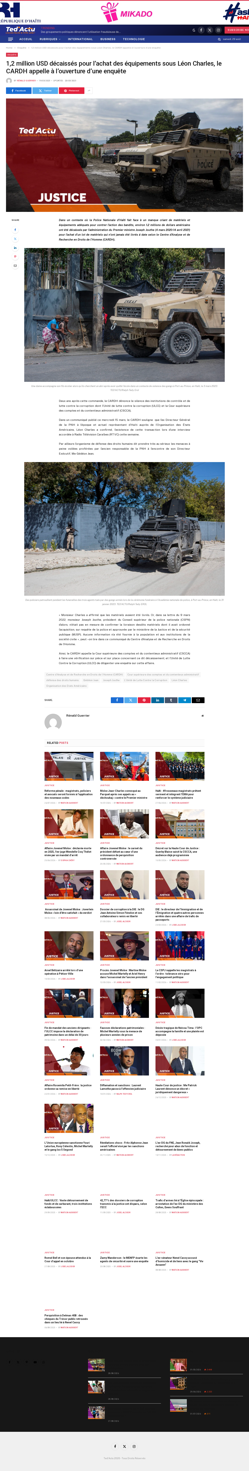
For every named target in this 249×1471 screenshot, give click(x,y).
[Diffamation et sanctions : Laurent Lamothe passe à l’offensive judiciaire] (124, 1060)
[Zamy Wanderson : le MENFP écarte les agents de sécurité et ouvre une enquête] (124, 1233)
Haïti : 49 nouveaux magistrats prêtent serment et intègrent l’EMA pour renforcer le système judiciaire (178, 794)
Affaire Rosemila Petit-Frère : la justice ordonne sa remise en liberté (68, 1087)
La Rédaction (178, 1155)
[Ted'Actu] (20, 30)
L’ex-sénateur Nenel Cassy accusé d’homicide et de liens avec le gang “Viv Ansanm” (179, 1261)
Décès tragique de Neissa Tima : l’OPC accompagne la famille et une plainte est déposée (179, 1031)
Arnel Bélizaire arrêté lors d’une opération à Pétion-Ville (63, 972)
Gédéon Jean (90, 680)
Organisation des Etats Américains (66, 686)
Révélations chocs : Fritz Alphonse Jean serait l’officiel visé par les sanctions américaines (124, 1146)
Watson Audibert (69, 803)
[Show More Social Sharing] (89, 90)
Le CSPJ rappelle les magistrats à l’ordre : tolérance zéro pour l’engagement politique (175, 974)
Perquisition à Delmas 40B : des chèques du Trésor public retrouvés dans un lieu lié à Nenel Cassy (66, 1319)
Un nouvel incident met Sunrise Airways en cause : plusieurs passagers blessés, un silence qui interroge (215, 1405)
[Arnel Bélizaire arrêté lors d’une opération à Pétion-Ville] (69, 945)
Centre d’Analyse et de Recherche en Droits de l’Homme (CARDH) (84, 674)
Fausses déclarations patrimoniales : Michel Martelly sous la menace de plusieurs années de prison (122, 1031)
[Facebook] (15, 229)
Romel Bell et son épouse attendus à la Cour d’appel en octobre (67, 1259)
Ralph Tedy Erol (124, 1094)
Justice (49, 785)
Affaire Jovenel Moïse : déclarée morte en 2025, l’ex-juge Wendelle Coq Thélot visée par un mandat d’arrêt (67, 852)
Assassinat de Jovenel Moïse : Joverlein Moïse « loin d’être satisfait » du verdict (68, 911)
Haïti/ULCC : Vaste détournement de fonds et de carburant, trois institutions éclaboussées (68, 1204)
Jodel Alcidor (123, 921)
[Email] (15, 265)
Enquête (11, 55)
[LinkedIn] (15, 247)
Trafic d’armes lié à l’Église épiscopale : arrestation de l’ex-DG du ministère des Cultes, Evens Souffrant (179, 1204)
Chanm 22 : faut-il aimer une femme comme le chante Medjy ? (216, 1362)
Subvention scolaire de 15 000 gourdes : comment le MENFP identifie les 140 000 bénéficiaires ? (132, 1412)
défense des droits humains (62, 680)
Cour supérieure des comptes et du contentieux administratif (163, 674)
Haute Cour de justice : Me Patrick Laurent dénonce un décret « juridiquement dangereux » (176, 1089)
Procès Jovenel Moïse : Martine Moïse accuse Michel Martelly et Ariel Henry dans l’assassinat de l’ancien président (123, 974)
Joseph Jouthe (111, 680)
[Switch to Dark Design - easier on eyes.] (194, 30)
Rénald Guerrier (26, 81)
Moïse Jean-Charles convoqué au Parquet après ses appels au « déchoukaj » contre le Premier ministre (123, 794)
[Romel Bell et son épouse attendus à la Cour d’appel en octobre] (69, 1233)
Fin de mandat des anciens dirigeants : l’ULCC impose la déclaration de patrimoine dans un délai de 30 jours (67, 1031)
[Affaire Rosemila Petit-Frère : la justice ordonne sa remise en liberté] (69, 1060)
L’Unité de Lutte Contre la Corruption (145, 680)
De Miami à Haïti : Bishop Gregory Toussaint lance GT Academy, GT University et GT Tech (216, 1383)
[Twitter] (15, 238)
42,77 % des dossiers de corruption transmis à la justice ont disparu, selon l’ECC (123, 1204)
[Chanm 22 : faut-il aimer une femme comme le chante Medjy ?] (178, 1365)
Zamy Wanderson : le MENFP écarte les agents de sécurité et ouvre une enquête (124, 1259)
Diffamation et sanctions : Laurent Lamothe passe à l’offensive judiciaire (123, 1087)
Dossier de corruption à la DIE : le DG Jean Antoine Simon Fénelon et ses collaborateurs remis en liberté (122, 913)
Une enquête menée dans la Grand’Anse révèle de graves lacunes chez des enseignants (132, 1364)
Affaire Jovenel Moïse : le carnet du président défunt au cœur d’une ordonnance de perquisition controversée (121, 853)
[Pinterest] (15, 256)
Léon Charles (179, 680)
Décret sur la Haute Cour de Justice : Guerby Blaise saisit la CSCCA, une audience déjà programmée (177, 852)
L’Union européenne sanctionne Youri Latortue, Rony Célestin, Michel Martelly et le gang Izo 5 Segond (68, 1146)
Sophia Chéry (67, 860)
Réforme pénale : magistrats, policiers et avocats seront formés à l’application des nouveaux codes (68, 794)
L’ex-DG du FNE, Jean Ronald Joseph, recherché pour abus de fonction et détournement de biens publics (177, 1146)
